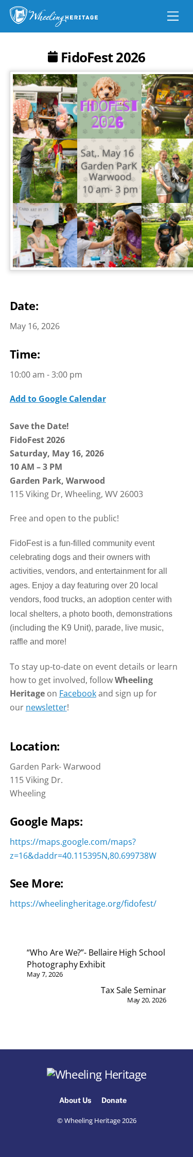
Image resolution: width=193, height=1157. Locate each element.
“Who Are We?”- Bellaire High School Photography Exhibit (96, 963)
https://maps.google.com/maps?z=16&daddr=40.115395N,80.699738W (83, 837)
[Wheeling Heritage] (54, 16)
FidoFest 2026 (101, 57)
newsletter (46, 707)
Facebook (77, 693)
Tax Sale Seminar (133, 994)
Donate (114, 1100)
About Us (75, 1100)
